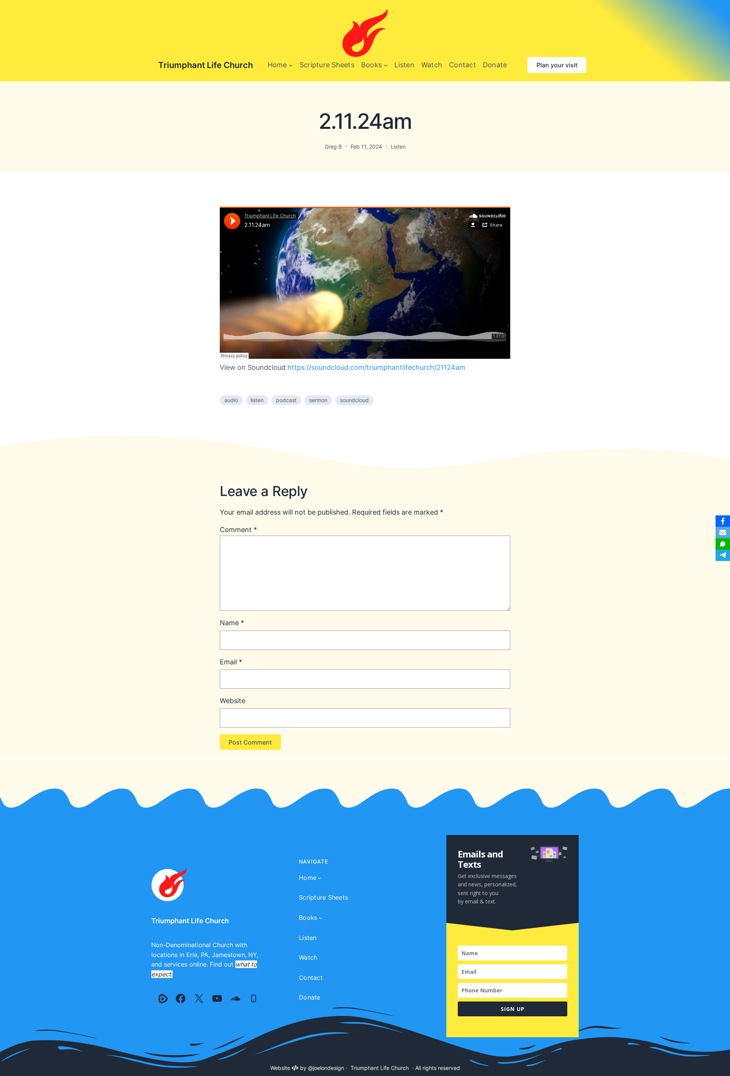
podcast (286, 400)
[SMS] (723, 544)
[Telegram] (723, 555)
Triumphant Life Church (205, 65)
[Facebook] (180, 998)
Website (232, 701)
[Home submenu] (291, 65)
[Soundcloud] (235, 998)
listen (257, 400)
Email (231, 662)
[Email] (723, 532)
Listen (398, 146)
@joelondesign (326, 1068)
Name (232, 623)
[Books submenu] (386, 65)
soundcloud (354, 400)
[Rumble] (163, 998)
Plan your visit (557, 65)
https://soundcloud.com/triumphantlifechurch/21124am (376, 367)
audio (231, 400)
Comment (238, 530)
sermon (318, 400)
